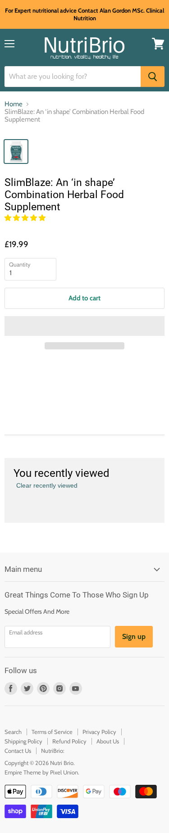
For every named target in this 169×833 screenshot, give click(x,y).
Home (14, 104)
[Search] (152, 76)
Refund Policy (69, 741)
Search (13, 731)
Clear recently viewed (47, 485)
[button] (26, 218)
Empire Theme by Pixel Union (41, 772)
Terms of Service (52, 731)
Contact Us (18, 750)
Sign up (134, 636)
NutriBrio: (52, 750)
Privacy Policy (99, 731)
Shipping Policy (23, 741)
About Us (107, 741)
